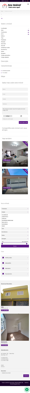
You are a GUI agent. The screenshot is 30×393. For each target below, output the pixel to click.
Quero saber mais (23, 122)
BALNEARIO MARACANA (7, 220)
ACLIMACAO (5, 214)
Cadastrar (26, 375)
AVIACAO (4, 218)
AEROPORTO (5, 216)
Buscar (15, 246)
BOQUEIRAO (5, 224)
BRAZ (3, 226)
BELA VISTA (5, 222)
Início (2, 11)
